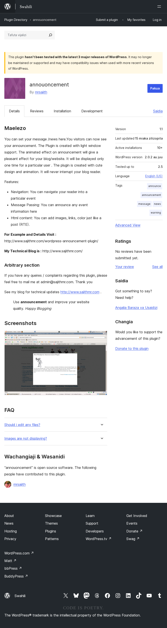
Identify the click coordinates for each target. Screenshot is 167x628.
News (8, 523)
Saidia (158, 111)
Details (14, 111)
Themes (51, 523)
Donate (134, 531)
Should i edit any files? (22, 425)
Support (92, 523)
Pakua (155, 88)
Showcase (53, 516)
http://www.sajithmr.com (79, 292)
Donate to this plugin (132, 348)
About (9, 516)
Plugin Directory (15, 20)
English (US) (154, 176)
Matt (10, 561)
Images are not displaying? (25, 438)
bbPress (13, 568)
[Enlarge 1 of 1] (101, 336)
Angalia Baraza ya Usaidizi (136, 307)
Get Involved (136, 516)
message (144, 203)
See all (157, 266)
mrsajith (41, 92)
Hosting (10, 531)
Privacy (10, 539)
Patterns (52, 539)
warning (156, 212)
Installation (62, 111)
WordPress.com (19, 553)
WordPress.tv (99, 539)
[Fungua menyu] (160, 6)
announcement (151, 195)
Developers (95, 531)
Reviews (36, 111)
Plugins (50, 531)
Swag (133, 539)
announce (154, 186)
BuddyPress (16, 576)
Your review (124, 266)
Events (131, 523)
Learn (90, 516)
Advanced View (127, 225)
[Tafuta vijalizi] (50, 35)
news (157, 203)
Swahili (20, 596)
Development (92, 111)
